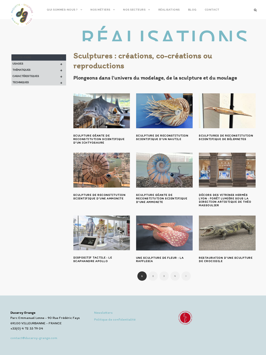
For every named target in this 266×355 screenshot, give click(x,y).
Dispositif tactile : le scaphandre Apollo (92, 259)
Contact (212, 9)
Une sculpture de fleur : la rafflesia (160, 259)
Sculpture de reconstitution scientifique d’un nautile (162, 137)
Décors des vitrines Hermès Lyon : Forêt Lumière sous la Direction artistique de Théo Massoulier (225, 200)
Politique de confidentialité (114, 319)
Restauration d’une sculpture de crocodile (225, 259)
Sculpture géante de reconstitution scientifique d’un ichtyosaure (99, 139)
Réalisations (169, 9)
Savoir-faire (37, 57)
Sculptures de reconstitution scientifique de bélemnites (226, 137)
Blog (192, 9)
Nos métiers (100, 9)
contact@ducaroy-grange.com (33, 338)
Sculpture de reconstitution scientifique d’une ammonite (99, 196)
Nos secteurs (134, 9)
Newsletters (103, 312)
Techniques (37, 82)
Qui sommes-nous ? (62, 9)
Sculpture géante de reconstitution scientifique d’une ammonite (161, 198)
